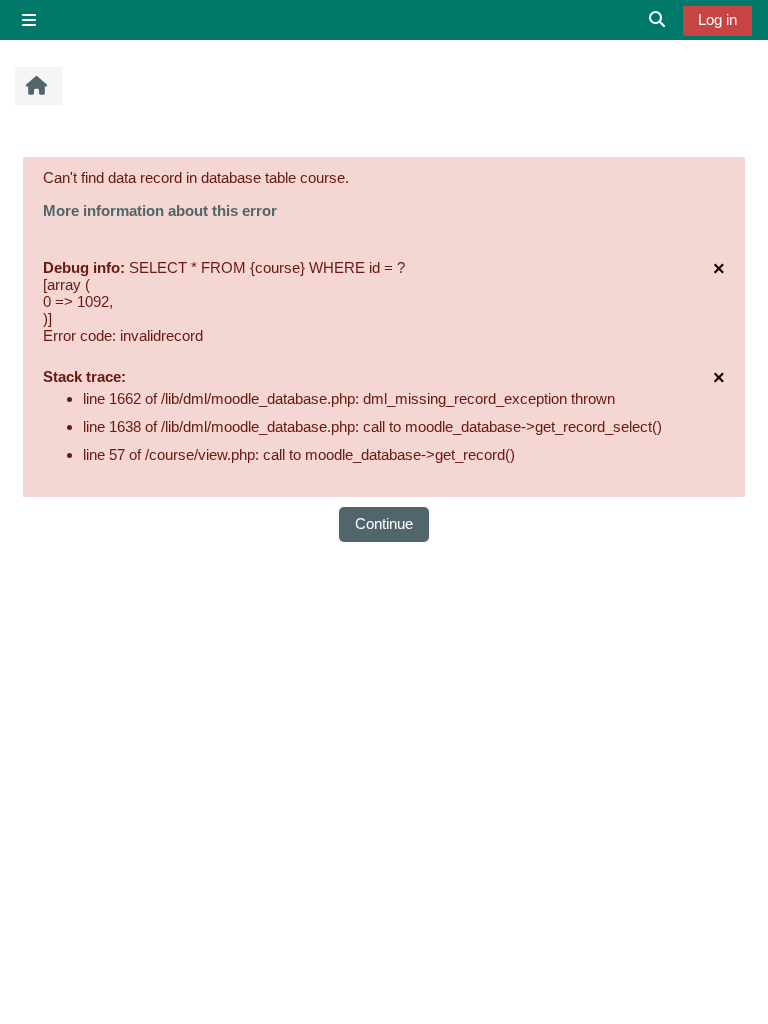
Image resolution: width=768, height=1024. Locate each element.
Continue (384, 523)
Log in (717, 19)
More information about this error (160, 210)
